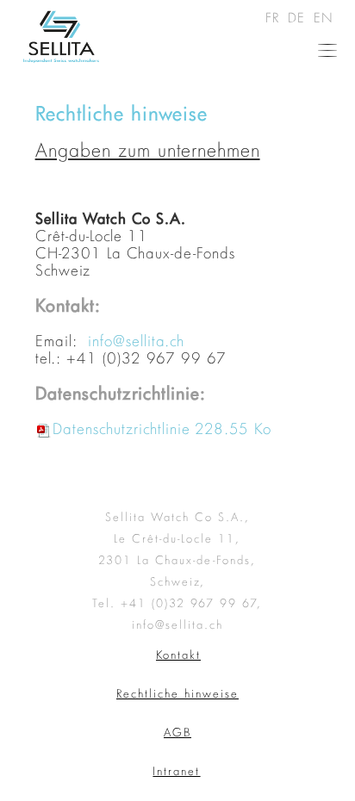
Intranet (176, 771)
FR (274, 17)
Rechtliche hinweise (177, 693)
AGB (177, 732)
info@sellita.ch (136, 341)
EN (323, 17)
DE (299, 17)
